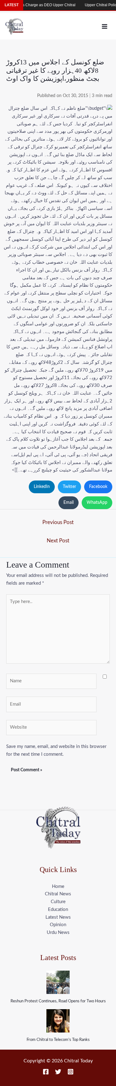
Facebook (98, 487)
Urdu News (58, 932)
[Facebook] (46, 1072)
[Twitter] (58, 1072)
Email (68, 502)
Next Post (58, 540)
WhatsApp (97, 502)
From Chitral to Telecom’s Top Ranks (58, 1040)
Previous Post (58, 522)
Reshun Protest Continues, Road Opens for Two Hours (58, 1001)
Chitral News (58, 894)
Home (58, 886)
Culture (58, 901)
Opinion (58, 924)
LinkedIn (42, 487)
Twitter (69, 487)
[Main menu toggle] (104, 26)
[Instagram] (70, 1072)
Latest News (58, 917)
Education (58, 909)
